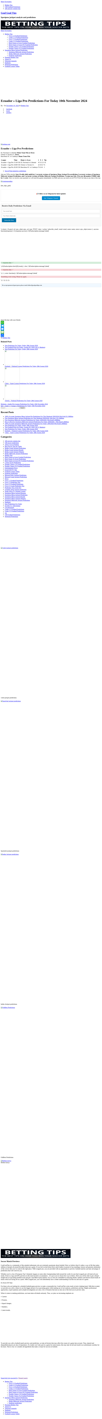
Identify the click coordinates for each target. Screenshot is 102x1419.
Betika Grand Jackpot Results (14, 450)
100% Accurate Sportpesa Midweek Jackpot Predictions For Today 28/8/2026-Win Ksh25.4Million (36, 423)
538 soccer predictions (12, 443)
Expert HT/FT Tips (11, 470)
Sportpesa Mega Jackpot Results (15, 497)
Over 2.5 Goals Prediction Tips (14, 486)
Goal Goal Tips (8, 13)
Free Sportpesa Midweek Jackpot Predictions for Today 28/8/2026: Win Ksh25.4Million (32, 420)
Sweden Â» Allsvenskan (12, 506)
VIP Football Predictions (12, 7)
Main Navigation (6, 1)
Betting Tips (8, 5)
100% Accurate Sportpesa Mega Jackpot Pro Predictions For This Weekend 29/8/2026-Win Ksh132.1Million (39, 416)
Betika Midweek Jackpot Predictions (20, 54)
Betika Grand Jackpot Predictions (15, 448)
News (6, 479)
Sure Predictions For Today (13, 504)
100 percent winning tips (12, 8)
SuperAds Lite (5, 1378)
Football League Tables (12, 66)
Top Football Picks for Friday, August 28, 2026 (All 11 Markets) (25, 347)
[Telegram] (51, 325)
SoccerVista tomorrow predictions (15, 171)
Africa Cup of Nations (12, 444)
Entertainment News (11, 468)
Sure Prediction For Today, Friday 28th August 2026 (21, 345)
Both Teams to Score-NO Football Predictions (23, 45)
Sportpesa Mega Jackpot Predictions (16, 50)
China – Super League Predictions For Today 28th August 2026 (25, 383)
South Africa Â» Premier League (15, 491)
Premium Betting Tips (12, 57)
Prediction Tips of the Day (13, 488)
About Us (8, 59)
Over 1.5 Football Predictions (18, 39)
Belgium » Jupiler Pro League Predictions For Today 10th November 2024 (24, 404)
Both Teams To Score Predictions (15, 459)
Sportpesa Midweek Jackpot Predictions (21, 52)
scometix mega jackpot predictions (15, 489)
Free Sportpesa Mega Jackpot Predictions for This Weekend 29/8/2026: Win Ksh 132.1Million (34, 418)
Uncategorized (9, 507)
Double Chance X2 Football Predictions (21, 48)
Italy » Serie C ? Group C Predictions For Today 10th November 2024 (23, 406)
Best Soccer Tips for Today (13, 446)
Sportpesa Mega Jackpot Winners (15, 498)
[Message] (51, 332)
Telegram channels (11, 61)
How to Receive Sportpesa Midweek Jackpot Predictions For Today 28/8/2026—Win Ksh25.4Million (37, 422)
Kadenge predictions (15, 55)
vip (6, 513)
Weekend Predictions (11, 64)
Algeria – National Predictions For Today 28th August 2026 (23, 401)
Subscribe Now (9, 220)
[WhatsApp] (51, 322)
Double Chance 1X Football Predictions (21, 46)
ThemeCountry (23, 1378)
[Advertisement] (51, 83)
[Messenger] (51, 329)
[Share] (51, 335)
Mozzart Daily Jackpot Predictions (15, 475)
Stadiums (8, 63)
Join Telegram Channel (51, 198)
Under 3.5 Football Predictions (18, 41)
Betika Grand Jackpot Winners (14, 452)
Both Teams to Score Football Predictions (22, 43)
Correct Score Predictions (13, 462)
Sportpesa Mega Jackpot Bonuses (15, 493)
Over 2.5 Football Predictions (18, 36)
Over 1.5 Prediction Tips (12, 482)
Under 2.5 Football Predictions (18, 37)
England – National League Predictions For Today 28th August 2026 (26, 366)
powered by (14, 1378)
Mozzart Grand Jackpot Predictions (16, 477)
